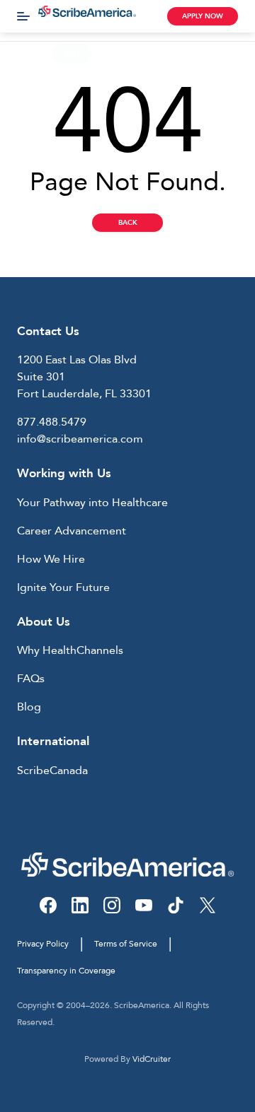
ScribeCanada (52, 770)
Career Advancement (71, 531)
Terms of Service (125, 943)
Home (24, 53)
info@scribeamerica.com (80, 439)
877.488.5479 (51, 422)
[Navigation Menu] (23, 16)
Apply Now (202, 16)
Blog (29, 707)
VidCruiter (151, 1059)
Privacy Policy (43, 943)
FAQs (31, 678)
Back (127, 223)
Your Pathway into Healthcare (92, 502)
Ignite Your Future (63, 587)
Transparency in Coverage (66, 970)
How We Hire (51, 559)
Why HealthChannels (70, 650)
